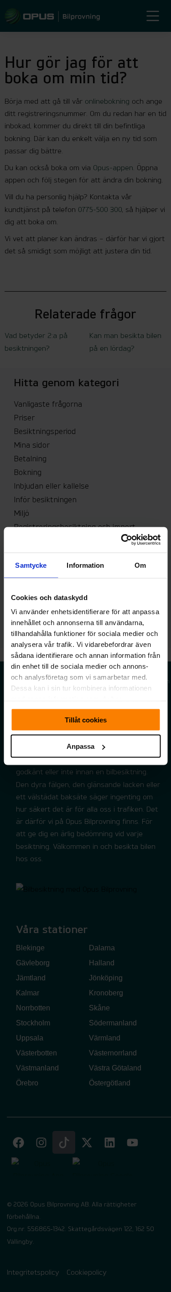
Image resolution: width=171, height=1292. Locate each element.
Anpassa (80, 746)
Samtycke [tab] (31, 565)
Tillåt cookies (86, 719)
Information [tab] (85, 565)
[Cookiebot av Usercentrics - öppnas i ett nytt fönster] (122, 540)
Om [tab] (140, 565)
